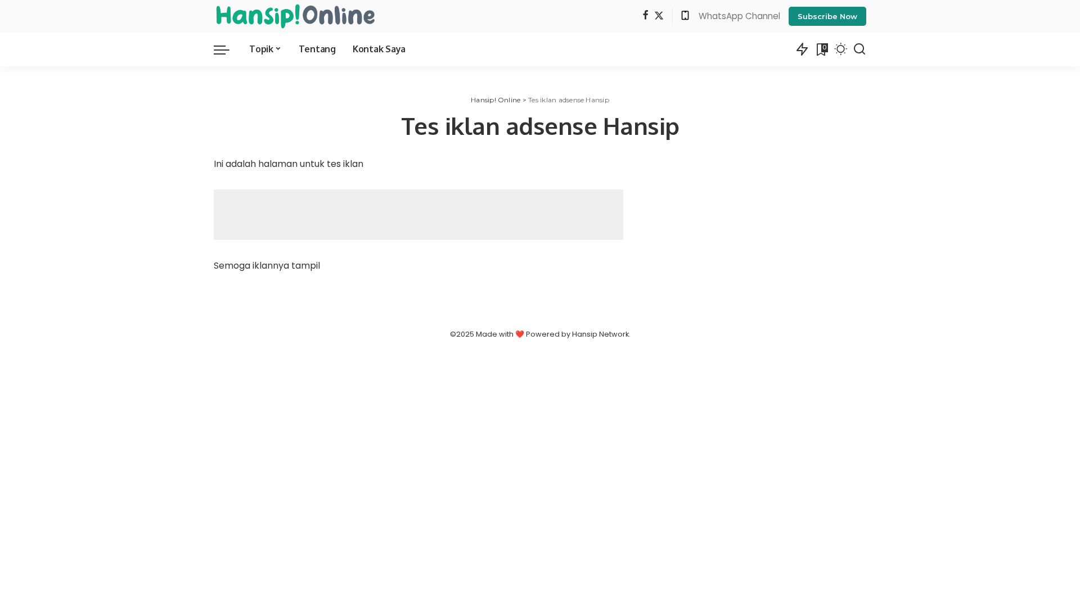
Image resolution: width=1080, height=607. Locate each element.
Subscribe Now (827, 16)
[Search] (859, 49)
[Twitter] (659, 16)
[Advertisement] (418, 214)
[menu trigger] (227, 49)
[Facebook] (645, 16)
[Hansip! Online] (295, 16)
